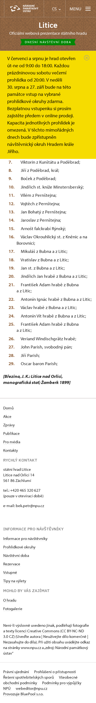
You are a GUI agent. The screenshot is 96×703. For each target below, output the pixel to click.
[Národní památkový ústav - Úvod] (24, 8)
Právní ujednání (16, 671)
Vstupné (10, 572)
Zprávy (9, 424)
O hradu (9, 600)
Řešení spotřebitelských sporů (29, 677)
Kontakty (10, 450)
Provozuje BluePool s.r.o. (23, 693)
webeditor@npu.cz (31, 688)
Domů (8, 407)
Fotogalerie (12, 608)
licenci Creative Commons (37, 630)
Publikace (11, 433)
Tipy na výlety (14, 580)
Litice (48, 25)
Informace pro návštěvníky (25, 538)
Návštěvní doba (16, 555)
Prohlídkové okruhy (19, 546)
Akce (7, 416)
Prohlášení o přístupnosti (55, 671)
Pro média (11, 441)
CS (55, 8)
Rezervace (11, 563)
